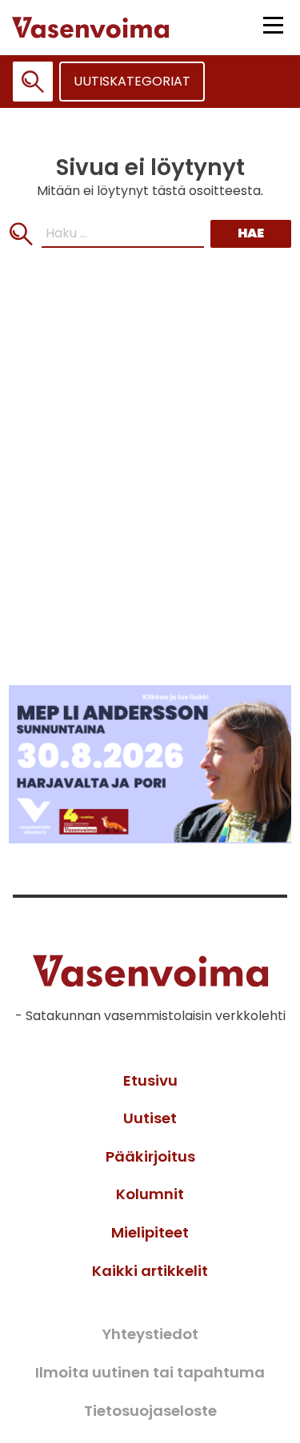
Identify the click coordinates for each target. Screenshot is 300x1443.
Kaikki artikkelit (150, 1271)
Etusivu (150, 1080)
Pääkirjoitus (150, 1156)
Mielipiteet (150, 1232)
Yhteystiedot (150, 1334)
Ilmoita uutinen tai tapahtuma (150, 1372)
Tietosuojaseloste (150, 1411)
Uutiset (150, 1118)
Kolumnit (150, 1194)
